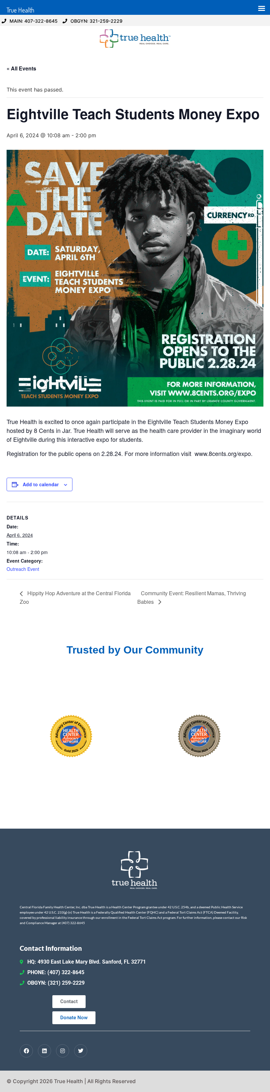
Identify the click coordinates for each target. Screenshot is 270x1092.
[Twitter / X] (80, 1050)
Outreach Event (23, 569)
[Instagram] (62, 1050)
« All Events (21, 68)
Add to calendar (41, 484)
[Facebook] (26, 1050)
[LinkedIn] (44, 1050)
